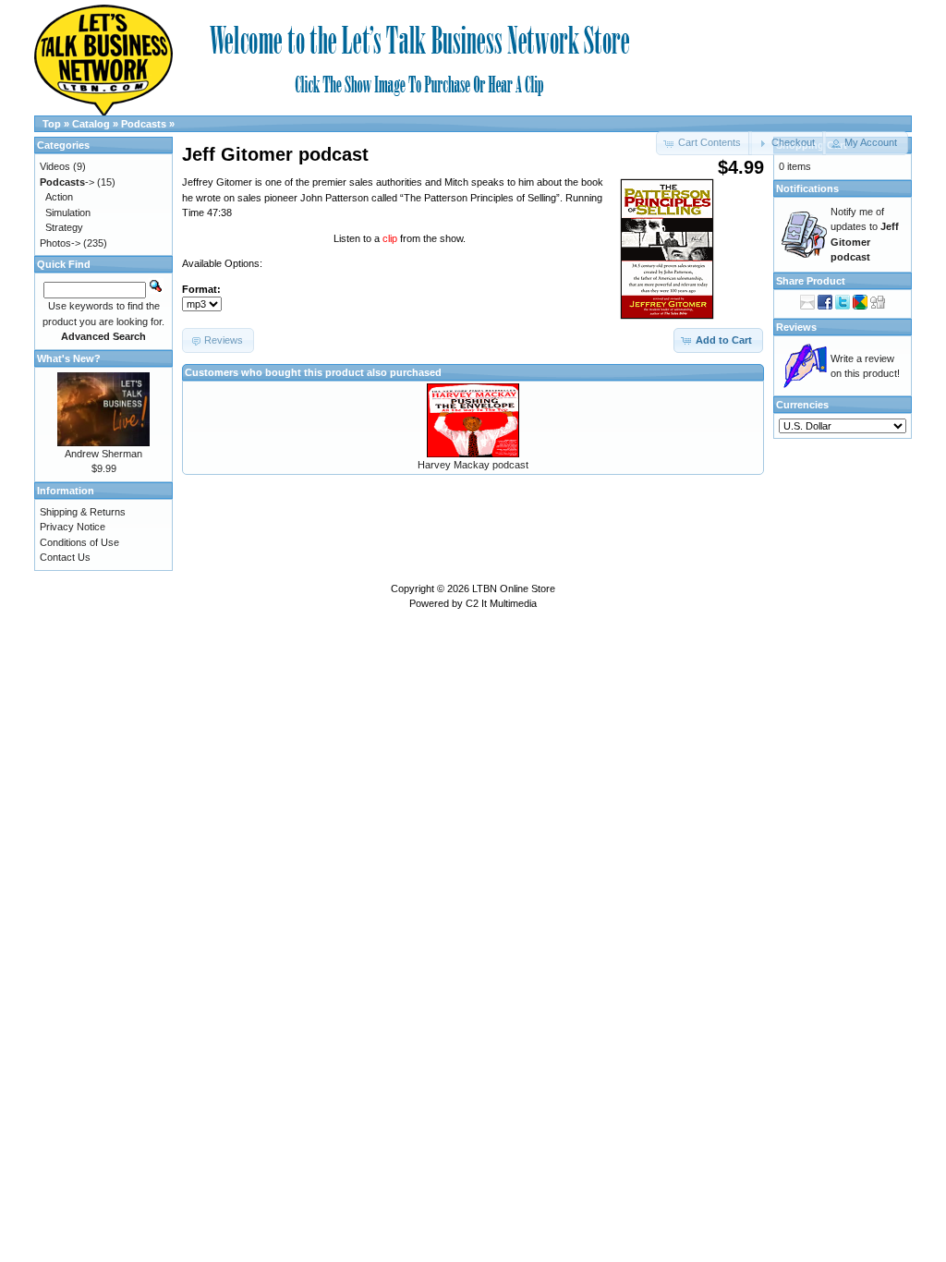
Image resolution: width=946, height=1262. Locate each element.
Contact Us (65, 557)
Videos (55, 166)
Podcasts (143, 123)
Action (59, 196)
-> (67, 182)
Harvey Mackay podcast (473, 464)
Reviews (796, 327)
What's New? (69, 358)
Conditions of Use (79, 542)
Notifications (807, 188)
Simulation (68, 212)
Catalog (91, 123)
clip (391, 238)
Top (51, 123)
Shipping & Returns (83, 511)
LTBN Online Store (513, 588)
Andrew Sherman (103, 453)
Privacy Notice (72, 526)
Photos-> (60, 243)
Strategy (64, 227)
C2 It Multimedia (501, 603)
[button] (786, 143)
